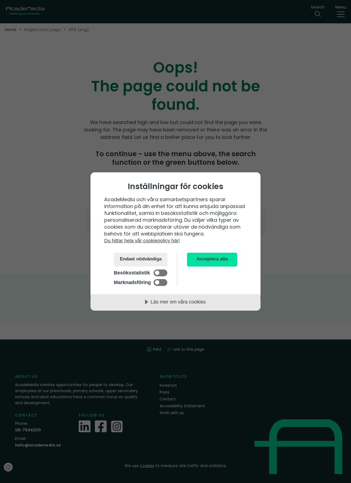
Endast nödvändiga (141, 259)
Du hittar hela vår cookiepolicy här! (142, 240)
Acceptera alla (212, 259)
